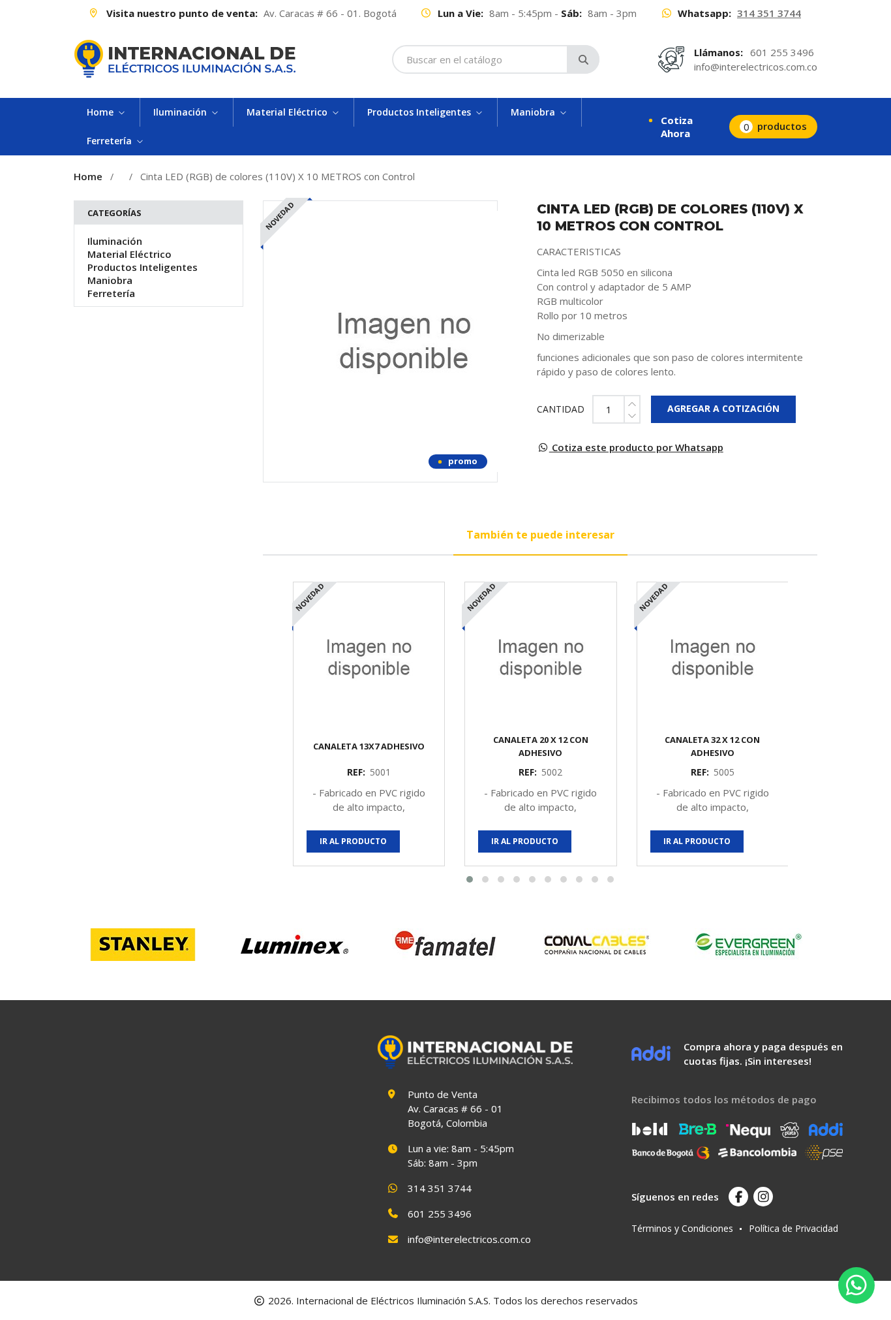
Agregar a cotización (723, 408)
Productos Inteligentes (142, 267)
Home (88, 176)
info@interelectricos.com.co (755, 66)
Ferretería (111, 293)
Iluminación (114, 240)
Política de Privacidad (793, 1228)
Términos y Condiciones (682, 1228)
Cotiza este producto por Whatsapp (636, 447)
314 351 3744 (769, 13)
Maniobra (109, 280)
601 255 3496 (782, 52)
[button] (469, 879)
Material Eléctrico (129, 253)
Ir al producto (353, 841)
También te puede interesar (540, 534)
